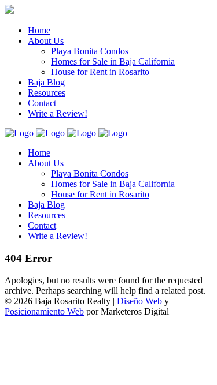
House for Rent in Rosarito (100, 194)
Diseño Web (139, 301)
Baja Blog (46, 205)
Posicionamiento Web (44, 311)
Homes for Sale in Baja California (113, 184)
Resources (46, 215)
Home (39, 153)
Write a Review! (57, 236)
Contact (42, 225)
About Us (46, 163)
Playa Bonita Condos (89, 173)
